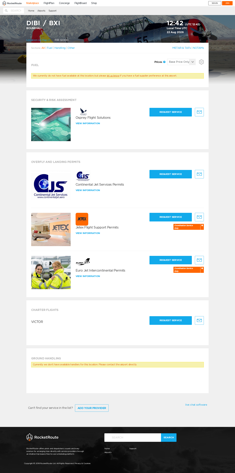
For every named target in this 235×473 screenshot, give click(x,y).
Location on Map (37, 40)
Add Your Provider (92, 408)
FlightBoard (80, 3)
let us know (113, 75)
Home (31, 10)
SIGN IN (215, 3)
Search (169, 437)
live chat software (196, 404)
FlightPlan (49, 3)
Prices (158, 62)
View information (88, 123)
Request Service (171, 112)
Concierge (64, 3)
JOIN (227, 3)
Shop (94, 3)
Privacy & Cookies (82, 463)
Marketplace (32, 3)
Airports (41, 10)
